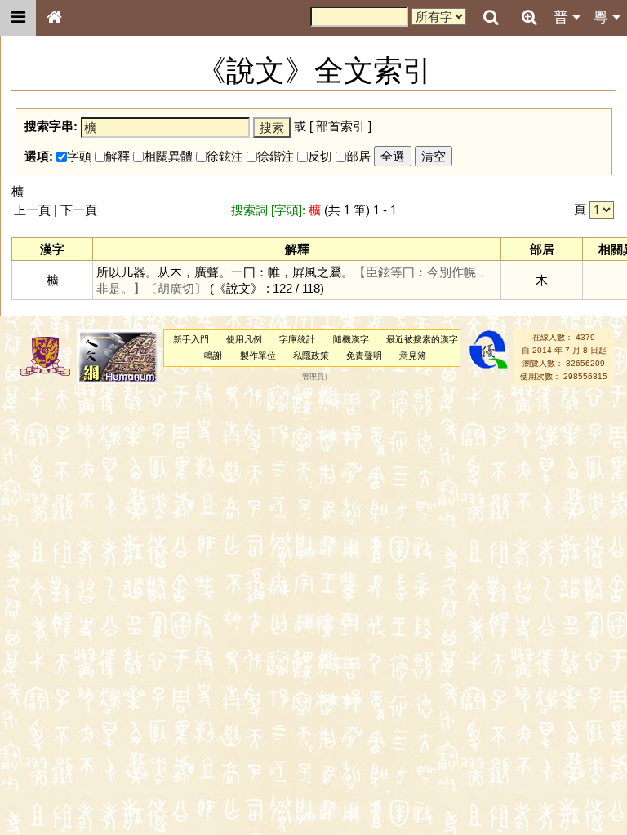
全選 (392, 156)
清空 (433, 156)
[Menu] (18, 18)
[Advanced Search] (529, 17)
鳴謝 (213, 355)
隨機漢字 (351, 339)
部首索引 (340, 126)
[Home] (54, 18)
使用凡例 (244, 339)
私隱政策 (311, 355)
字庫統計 (297, 339)
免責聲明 (364, 355)
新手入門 (191, 339)
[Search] (491, 18)
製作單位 (258, 355)
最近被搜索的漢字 (422, 339)
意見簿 (412, 355)
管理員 (313, 377)
